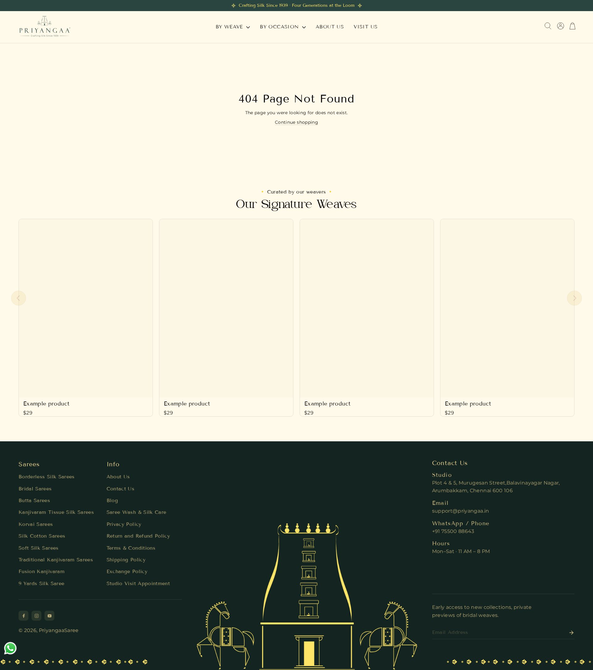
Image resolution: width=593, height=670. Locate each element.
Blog (112, 500)
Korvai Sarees (36, 524)
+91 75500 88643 (453, 531)
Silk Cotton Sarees (42, 536)
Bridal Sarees (35, 489)
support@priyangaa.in (460, 511)
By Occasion (280, 27)
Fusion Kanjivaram (42, 571)
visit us (365, 27)
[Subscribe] (569, 632)
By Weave (230, 27)
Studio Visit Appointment (138, 583)
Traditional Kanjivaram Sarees (56, 560)
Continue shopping (296, 122)
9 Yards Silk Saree (41, 583)
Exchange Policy (127, 571)
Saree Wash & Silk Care (136, 512)
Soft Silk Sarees (39, 548)
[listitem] (23, 616)
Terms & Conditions (131, 548)
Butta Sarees (34, 500)
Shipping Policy (126, 560)
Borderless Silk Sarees (47, 477)
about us (330, 27)
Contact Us (121, 489)
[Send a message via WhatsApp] (10, 648)
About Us (118, 477)
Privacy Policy (124, 524)
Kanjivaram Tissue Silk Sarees (56, 512)
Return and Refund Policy (138, 536)
